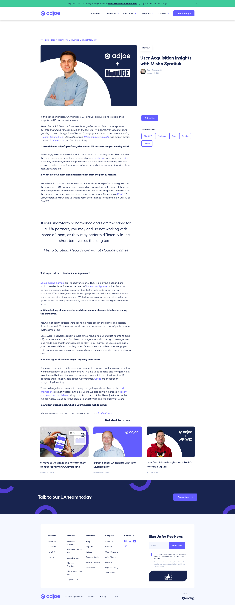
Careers (162, 13)
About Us (109, 541)
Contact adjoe (184, 13)
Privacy (103, 596)
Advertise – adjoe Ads (74, 551)
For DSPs (51, 552)
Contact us (182, 497)
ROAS (120, 194)
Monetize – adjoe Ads (74, 572)
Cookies (115, 596)
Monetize (52, 547)
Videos (89, 552)
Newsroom (90, 567)
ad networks (98, 158)
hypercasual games (97, 286)
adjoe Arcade (72, 579)
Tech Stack (110, 573)
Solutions (95, 13)
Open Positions (111, 552)
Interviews (63, 40)
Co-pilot (185, 136)
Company (146, 13)
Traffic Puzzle (105, 413)
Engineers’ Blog (111, 567)
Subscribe (150, 118)
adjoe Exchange (74, 558)
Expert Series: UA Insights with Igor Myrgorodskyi (114, 464)
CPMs (97, 378)
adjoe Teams (110, 557)
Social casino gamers (52, 283)
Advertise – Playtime (72, 543)
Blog (88, 541)
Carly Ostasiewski (154, 70)
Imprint (91, 596)
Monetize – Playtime (72, 564)
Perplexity (162, 136)
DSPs (125, 158)
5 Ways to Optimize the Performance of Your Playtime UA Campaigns (63, 464)
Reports (89, 547)
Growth (108, 562)
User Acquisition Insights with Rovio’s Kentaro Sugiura (169, 464)
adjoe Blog (50, 40)
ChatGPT (148, 136)
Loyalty (51, 557)
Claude (147, 143)
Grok (174, 136)
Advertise (52, 541)
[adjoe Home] (50, 13)
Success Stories (92, 557)
